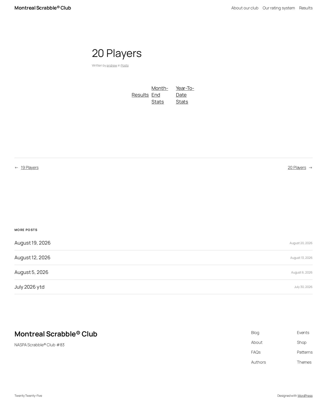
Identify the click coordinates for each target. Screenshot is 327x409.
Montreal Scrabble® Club (42, 7)
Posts (125, 65)
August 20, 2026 (301, 243)
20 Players (297, 167)
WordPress (305, 395)
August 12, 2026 (32, 257)
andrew (112, 65)
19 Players (29, 167)
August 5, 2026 (31, 272)
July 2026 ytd (29, 287)
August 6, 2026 (302, 272)
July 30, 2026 (303, 287)
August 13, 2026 (301, 257)
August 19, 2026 (32, 243)
